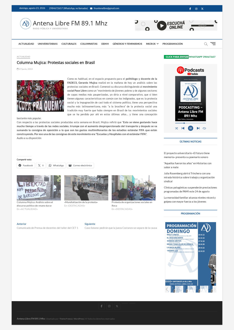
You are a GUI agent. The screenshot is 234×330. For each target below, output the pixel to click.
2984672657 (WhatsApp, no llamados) (68, 8)
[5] (181, 289)
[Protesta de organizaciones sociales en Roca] (134, 187)
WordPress (79, 318)
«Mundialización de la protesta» (81, 202)
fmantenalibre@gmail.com (106, 8)
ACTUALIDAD (26, 43)
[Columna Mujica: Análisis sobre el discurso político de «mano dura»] (39, 187)
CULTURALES (68, 43)
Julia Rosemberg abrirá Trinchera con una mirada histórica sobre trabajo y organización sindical (189, 177)
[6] (194, 289)
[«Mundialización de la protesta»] (86, 187)
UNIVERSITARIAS (48, 43)
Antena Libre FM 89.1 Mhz (70, 23)
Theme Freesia (65, 318)
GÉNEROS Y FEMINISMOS (127, 43)
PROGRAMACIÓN (173, 43)
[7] (206, 289)
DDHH (105, 43)
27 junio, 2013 (26, 69)
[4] (169, 289)
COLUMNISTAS (88, 43)
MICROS (151, 43)
